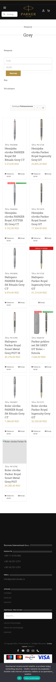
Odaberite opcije (10, 175)
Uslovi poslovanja (31, 678)
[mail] (33, 650)
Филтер (13, 73)
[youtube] (23, 650)
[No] (52, 672)
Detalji (22, 174)
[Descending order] (43, 107)
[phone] (38, 650)
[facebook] (18, 650)
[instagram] (28, 650)
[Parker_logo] (28, 6)
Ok (19, 678)
